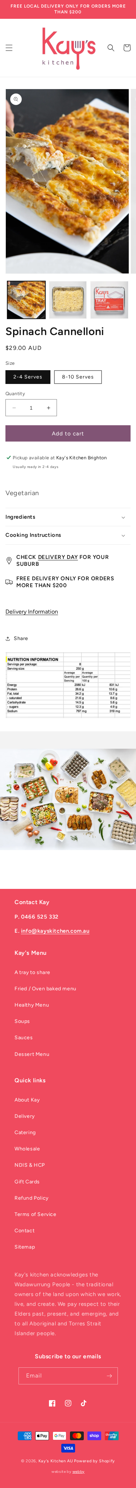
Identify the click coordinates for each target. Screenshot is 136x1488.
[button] (9, 48)
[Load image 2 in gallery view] (68, 300)
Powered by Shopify (94, 1461)
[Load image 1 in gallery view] (26, 300)
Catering (25, 1132)
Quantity (15, 393)
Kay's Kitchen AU (55, 1461)
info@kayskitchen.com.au (55, 931)
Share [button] (21, 638)
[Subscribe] (110, 1375)
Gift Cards (27, 1182)
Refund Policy (32, 1198)
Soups (22, 1021)
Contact (24, 1231)
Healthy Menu (32, 1005)
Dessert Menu (32, 1054)
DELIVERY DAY (58, 557)
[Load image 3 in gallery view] (109, 300)
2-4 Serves (27, 377)
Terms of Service (36, 1214)
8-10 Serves (78, 377)
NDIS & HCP (30, 1165)
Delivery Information (31, 611)
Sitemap (25, 1247)
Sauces (24, 1038)
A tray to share (32, 972)
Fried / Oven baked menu (46, 989)
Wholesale (27, 1149)
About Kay (27, 1100)
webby (79, 1471)
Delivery (25, 1116)
